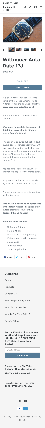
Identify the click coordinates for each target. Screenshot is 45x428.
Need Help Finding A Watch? (19, 300)
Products (9, 287)
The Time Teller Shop (10, 7)
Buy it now (22, 87)
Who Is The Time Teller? (17, 314)
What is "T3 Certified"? (17, 307)
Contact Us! (11, 293)
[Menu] (40, 7)
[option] (11, 50)
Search (8, 280)
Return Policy (12, 321)
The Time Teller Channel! (17, 373)
